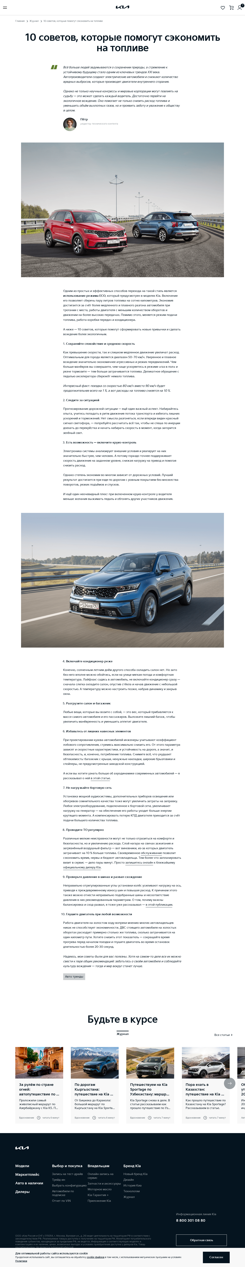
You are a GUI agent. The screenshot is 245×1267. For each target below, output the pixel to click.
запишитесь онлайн (139, 862)
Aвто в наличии (29, 1183)
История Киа (132, 1185)
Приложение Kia (99, 1201)
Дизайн (128, 1180)
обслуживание (151, 853)
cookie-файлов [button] (95, 1257)
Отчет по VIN (61, 1201)
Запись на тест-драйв (67, 1174)
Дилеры (22, 1192)
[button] (229, 1083)
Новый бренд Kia (135, 1174)
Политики (21, 1261)
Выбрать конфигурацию (69, 1185)
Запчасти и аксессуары (104, 1184)
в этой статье (100, 778)
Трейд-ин (58, 1180)
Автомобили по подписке (63, 1193)
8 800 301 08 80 (190, 1221)
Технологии (131, 1191)
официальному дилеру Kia (82, 867)
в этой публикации (159, 905)
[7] (239, 7)
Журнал (34, 21)
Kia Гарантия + (98, 1195)
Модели (22, 1166)
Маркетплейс (27, 1175)
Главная (20, 21)
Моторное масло (100, 1189)
